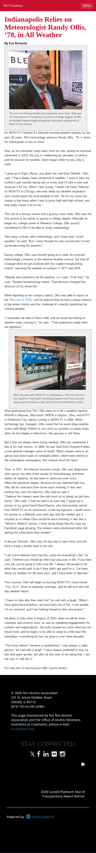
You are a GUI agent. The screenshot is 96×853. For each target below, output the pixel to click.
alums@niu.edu (23, 729)
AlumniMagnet (42, 817)
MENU (88, 6)
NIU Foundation (13, 5)
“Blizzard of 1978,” (20, 300)
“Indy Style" (12, 586)
